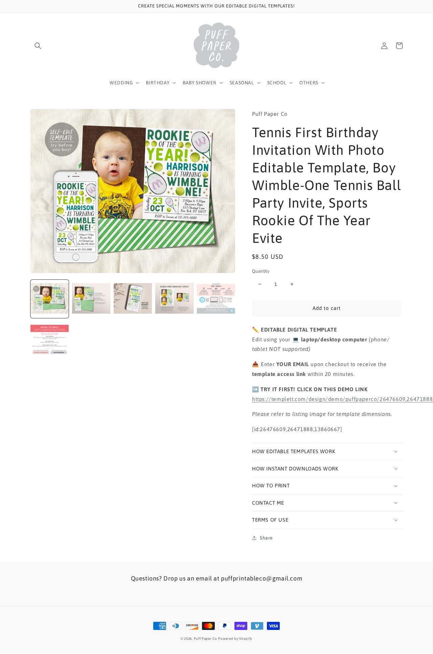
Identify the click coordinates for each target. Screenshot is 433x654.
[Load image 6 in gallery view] (49, 340)
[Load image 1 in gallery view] (49, 299)
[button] (37, 45)
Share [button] (266, 538)
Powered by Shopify (235, 638)
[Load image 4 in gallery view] (174, 299)
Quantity (260, 271)
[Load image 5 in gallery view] (216, 299)
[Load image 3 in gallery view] (133, 299)
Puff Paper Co (205, 638)
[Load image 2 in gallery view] (91, 299)
